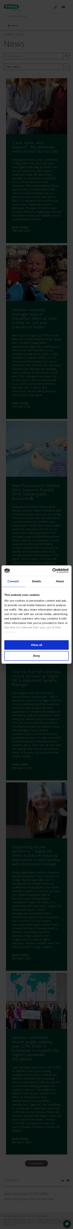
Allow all (36, 645)
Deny (36, 656)
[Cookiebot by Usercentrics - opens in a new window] (52, 570)
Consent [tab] (13, 581)
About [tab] (60, 581)
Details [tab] (36, 581)
